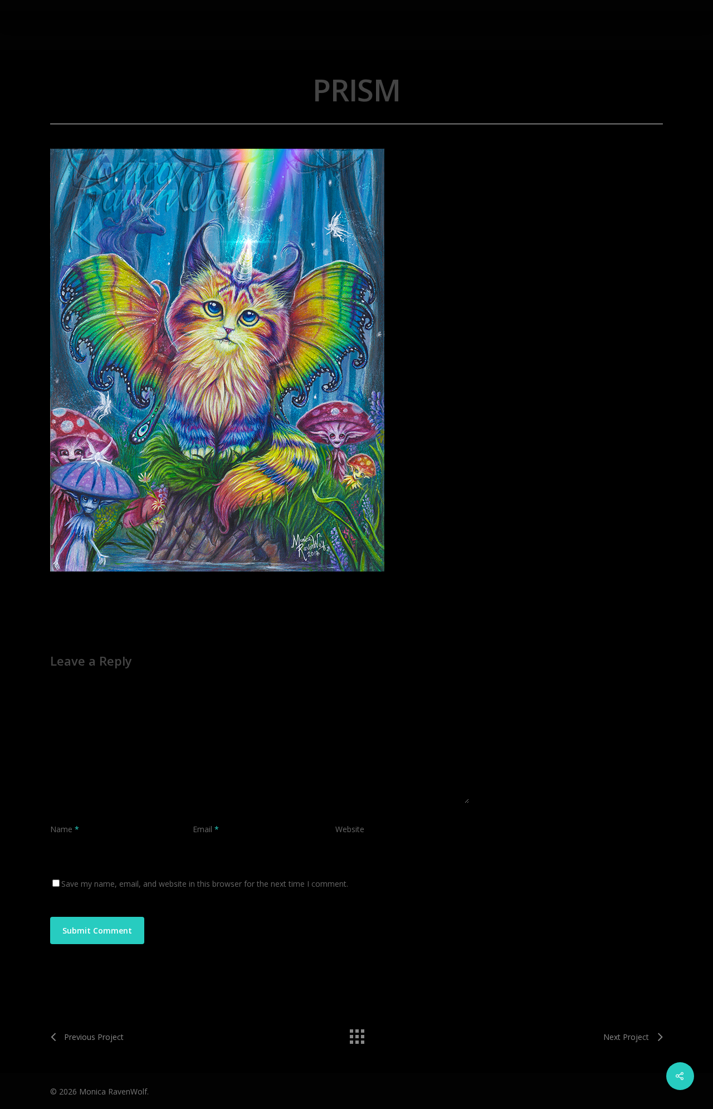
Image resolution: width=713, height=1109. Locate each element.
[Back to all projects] (356, 1034)
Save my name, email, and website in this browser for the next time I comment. (204, 883)
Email (206, 829)
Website (349, 829)
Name (64, 829)
